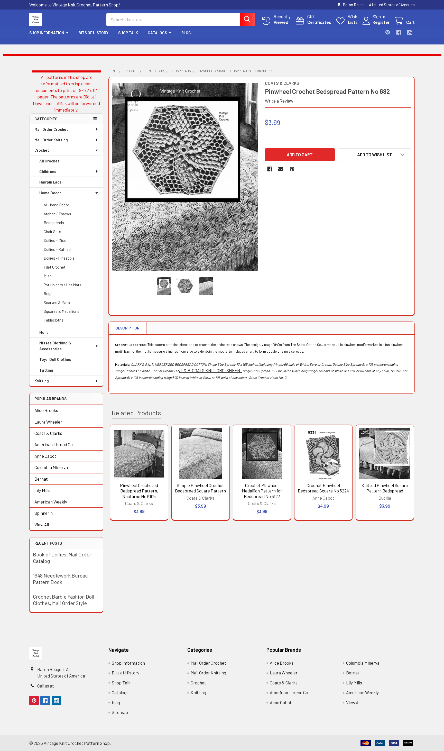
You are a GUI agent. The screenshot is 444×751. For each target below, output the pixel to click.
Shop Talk (128, 32)
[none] (185, 176)
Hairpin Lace (50, 182)
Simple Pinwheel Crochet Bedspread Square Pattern (200, 488)
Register (381, 22)
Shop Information (46, 32)
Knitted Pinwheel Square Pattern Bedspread (385, 488)
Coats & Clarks (48, 433)
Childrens (47, 171)
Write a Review (279, 100)
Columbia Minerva (51, 467)
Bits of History (93, 32)
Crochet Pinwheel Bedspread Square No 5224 (323, 488)
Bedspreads (54, 222)
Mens (44, 332)
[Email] (280, 169)
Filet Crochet (55, 267)
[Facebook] (398, 32)
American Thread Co (53, 444)
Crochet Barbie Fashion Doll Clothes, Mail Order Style (63, 599)
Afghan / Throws (57, 214)
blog (186, 32)
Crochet (41, 150)
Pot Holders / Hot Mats (62, 284)
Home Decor (50, 192)
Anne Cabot (45, 456)
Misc (48, 275)
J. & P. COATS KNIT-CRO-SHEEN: (210, 370)
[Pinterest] (387, 32)
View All (41, 524)
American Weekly (50, 501)
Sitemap (120, 712)
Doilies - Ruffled (57, 249)
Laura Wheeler (48, 421)
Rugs (48, 293)
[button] (374, 154)
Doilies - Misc (55, 240)
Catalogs (157, 32)
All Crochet (49, 161)
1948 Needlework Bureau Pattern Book (60, 578)
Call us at (45, 685)
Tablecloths (53, 320)
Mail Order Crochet (51, 129)
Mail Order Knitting (51, 140)
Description (127, 328)
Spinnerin (43, 513)
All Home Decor (56, 205)
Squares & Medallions (61, 311)
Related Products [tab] (136, 413)
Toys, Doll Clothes (55, 359)
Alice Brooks (46, 410)
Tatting (46, 370)
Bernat (41, 478)
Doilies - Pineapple (59, 258)
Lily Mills (42, 490)
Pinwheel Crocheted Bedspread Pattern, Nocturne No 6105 (139, 491)
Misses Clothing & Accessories (55, 346)
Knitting (41, 380)
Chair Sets (52, 231)
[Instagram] (409, 32)
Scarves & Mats (57, 302)
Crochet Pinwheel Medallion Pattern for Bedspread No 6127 (262, 491)
